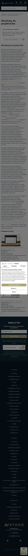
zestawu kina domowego (8, 203)
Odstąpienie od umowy (15, 388)
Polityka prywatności (14, 376)
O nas (14, 382)
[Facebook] (7, 541)
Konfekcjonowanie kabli (15, 421)
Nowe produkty (15, 444)
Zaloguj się (14, 510)
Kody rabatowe (15, 427)
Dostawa (15, 373)
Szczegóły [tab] (14, 266)
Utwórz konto (14, 513)
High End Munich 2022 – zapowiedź (11, 301)
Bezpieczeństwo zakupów (14, 403)
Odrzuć (14, 292)
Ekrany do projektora (14, 465)
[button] (16, 3)
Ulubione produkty (14, 519)
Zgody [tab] (5, 266)
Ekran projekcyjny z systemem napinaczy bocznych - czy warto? (13, 247)
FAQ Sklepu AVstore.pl (14, 394)
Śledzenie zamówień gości (14, 507)
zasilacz (18, 108)
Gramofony (15, 471)
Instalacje (14, 418)
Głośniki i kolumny (14, 468)
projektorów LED (13, 83)
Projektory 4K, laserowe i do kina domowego (15, 487)
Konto (14, 504)
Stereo (14, 495)
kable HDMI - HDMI (13, 119)
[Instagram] (20, 541)
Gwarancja (14, 412)
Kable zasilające (11, 116)
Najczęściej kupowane (14, 447)
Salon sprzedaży (15, 406)
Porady (13, 250)
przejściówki (7, 224)
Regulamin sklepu (14, 379)
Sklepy (14, 456)
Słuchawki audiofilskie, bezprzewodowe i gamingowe (14, 491)
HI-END (14, 474)
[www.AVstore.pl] (8, 3)
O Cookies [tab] (23, 266)
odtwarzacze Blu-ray (20, 219)
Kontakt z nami (15, 430)
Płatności (14, 385)
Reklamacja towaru (14, 391)
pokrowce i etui (15, 89)
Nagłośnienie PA (15, 484)
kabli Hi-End (21, 123)
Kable (14, 477)
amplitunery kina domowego (9, 221)
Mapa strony (14, 432)
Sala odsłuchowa (14, 415)
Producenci (15, 459)
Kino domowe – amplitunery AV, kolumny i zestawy (14, 481)
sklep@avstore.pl (15, 536)
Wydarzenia (19, 302)
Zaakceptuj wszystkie (14, 285)
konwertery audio (16, 223)
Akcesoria (14, 462)
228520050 (15, 533)
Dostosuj (13, 288)
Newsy (13, 302)
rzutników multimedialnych (13, 84)
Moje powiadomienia (15, 516)
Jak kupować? (14, 409)
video (23, 223)
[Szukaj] (24, 8)
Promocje (14, 441)
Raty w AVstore (15, 400)
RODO (14, 424)
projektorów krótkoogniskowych (12, 80)
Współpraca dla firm (15, 397)
